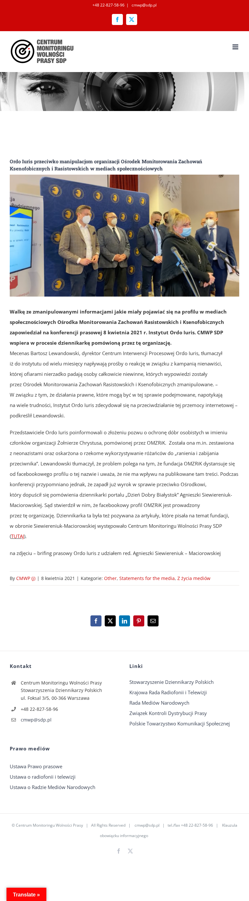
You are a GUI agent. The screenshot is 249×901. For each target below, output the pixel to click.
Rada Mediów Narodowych (159, 702)
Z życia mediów (193, 578)
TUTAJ (17, 536)
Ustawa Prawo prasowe (36, 766)
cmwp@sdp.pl (144, 5)
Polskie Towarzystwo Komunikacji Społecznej (179, 723)
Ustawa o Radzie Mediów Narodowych (52, 787)
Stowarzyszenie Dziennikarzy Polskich (171, 682)
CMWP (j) (25, 578)
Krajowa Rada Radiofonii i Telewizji (168, 692)
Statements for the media (147, 578)
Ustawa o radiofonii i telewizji (43, 776)
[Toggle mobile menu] (235, 46)
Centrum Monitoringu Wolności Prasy (49, 825)
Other (110, 578)
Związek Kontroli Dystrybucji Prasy (168, 713)
